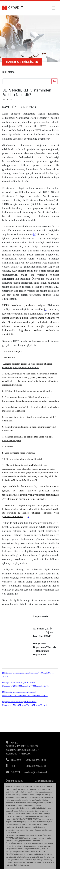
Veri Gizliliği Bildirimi (44, 781)
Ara (54, 81)
